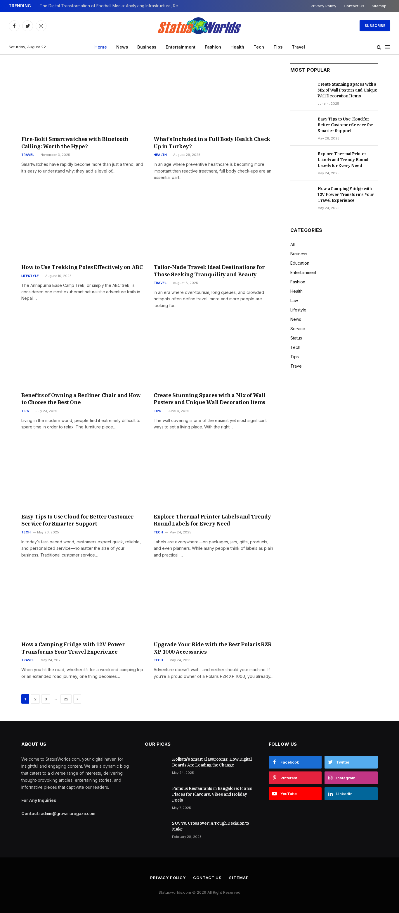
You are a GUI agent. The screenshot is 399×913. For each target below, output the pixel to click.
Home (100, 46)
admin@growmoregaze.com (68, 813)
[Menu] (387, 47)
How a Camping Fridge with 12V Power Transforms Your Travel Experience (73, 648)
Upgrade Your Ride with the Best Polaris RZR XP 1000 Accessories (213, 648)
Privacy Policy (323, 6)
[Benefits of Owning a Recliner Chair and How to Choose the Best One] (82, 353)
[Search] (379, 47)
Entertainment (180, 46)
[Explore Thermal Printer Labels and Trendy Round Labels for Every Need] (214, 475)
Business (146, 46)
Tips (277, 46)
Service (297, 328)
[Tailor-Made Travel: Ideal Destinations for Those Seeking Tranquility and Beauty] (214, 226)
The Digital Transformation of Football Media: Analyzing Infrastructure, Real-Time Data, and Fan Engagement (113, 6)
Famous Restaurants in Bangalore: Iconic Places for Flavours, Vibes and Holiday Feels (212, 794)
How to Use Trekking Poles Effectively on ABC (82, 267)
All (292, 244)
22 (66, 699)
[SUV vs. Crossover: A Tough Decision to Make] (156, 830)
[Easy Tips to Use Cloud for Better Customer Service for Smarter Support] (82, 475)
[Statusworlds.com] (199, 26)
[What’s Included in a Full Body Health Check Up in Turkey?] (214, 97)
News (122, 46)
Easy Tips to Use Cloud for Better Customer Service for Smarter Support (77, 520)
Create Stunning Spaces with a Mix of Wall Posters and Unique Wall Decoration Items (210, 399)
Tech (259, 46)
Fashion (213, 46)
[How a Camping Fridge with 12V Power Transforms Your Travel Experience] (82, 603)
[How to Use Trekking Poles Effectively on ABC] (82, 226)
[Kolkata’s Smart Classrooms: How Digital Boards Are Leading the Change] (156, 766)
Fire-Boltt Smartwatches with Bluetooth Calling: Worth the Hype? (75, 142)
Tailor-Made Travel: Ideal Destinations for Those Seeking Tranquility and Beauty (209, 271)
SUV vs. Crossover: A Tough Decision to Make (210, 826)
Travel (298, 46)
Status (296, 337)
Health (237, 46)
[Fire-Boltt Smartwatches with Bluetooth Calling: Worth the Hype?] (82, 97)
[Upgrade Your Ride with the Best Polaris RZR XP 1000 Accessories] (214, 603)
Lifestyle (30, 276)
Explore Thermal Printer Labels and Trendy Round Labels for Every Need (212, 520)
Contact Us (354, 6)
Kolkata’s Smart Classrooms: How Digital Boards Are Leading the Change (211, 762)
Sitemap (379, 6)
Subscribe (375, 25)
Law (294, 300)
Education (299, 263)
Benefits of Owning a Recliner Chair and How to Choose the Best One (81, 399)
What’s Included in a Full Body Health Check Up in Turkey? (212, 142)
